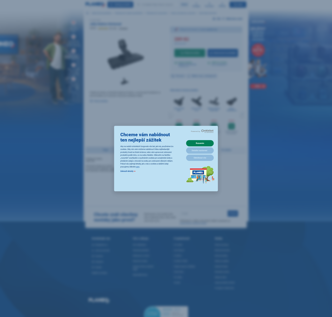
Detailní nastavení (199, 150)
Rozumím (200, 143)
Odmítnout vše (200, 158)
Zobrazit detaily (128, 171)
